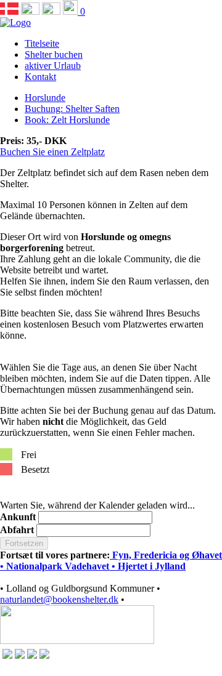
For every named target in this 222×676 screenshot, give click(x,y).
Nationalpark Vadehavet (57, 566)
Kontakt (40, 76)
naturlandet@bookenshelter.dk (59, 599)
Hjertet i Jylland (152, 566)
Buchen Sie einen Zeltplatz (52, 152)
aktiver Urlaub (53, 65)
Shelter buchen (54, 54)
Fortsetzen (24, 543)
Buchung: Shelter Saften (72, 108)
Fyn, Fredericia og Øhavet (166, 555)
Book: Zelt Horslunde (67, 120)
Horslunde (45, 97)
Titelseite (42, 43)
